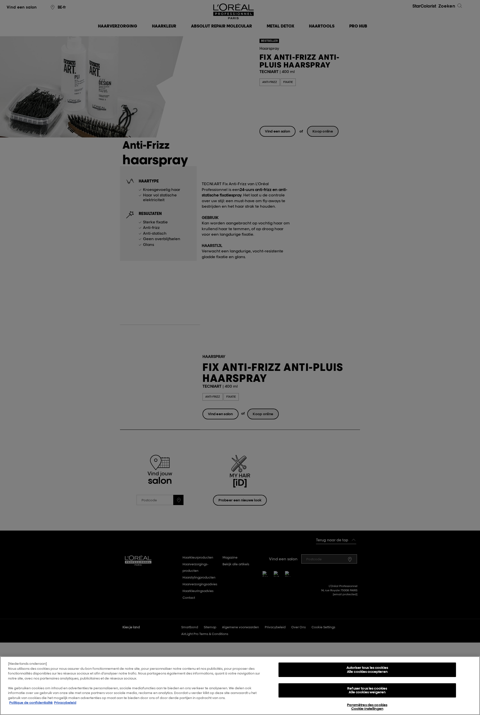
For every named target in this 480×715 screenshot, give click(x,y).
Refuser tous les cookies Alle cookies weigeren (367, 690)
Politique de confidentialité (31, 703)
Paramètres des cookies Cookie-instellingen (367, 707)
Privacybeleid (65, 703)
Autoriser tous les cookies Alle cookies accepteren (367, 670)
